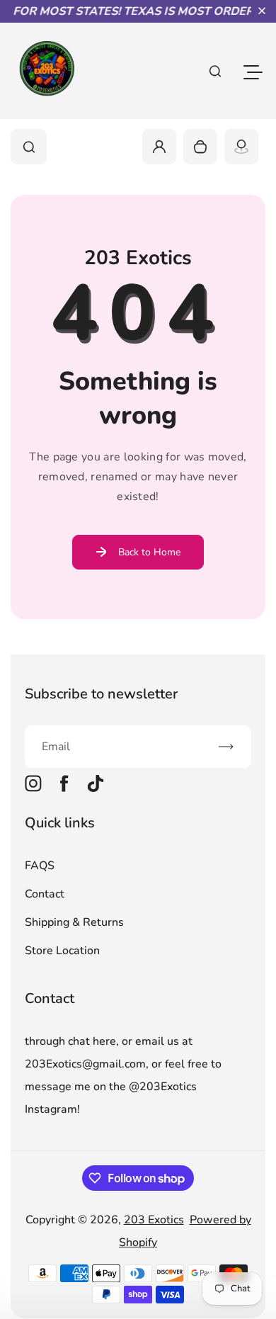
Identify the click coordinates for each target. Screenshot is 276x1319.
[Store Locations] (241, 146)
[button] (261, 10)
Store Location (62, 950)
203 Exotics (154, 1220)
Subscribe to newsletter (101, 693)
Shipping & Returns (74, 922)
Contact (44, 894)
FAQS (39, 865)
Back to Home (149, 552)
